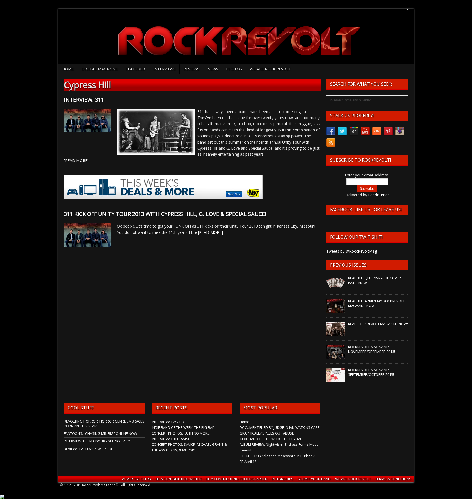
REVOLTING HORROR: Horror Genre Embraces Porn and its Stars (104, 423)
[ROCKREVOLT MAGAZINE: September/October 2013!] (335, 379)
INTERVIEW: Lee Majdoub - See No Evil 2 (97, 441)
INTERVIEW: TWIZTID (168, 421)
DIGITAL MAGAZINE (100, 69)
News (212, 69)
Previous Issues (348, 265)
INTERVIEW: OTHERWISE (171, 438)
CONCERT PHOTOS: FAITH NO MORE (181, 433)
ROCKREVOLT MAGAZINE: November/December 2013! (371, 349)
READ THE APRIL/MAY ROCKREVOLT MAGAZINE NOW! (376, 303)
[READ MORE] (76, 160)
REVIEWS (191, 69)
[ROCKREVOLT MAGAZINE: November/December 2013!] (335, 356)
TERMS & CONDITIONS (393, 478)
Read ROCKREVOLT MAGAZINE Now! (378, 323)
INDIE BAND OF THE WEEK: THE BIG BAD (183, 427)
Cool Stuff (81, 408)
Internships (282, 478)
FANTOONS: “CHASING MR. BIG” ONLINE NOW (100, 433)
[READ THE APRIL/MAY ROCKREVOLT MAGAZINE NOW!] (335, 310)
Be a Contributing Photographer (236, 478)
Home (68, 69)
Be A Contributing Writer (179, 478)
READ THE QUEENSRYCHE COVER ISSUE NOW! (374, 280)
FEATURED (135, 69)
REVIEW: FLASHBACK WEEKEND (89, 448)
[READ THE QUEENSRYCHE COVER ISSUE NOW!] (335, 287)
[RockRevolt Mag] (236, 36)
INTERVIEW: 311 (84, 99)
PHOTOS (234, 69)
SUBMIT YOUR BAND (314, 478)
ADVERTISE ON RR (136, 478)
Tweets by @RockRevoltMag (351, 251)
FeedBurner (378, 194)
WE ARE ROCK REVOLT (270, 69)
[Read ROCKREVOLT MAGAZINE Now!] (335, 333)
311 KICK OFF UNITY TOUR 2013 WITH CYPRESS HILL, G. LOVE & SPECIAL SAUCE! (165, 214)
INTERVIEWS (164, 69)
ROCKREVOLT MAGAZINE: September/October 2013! (371, 372)
